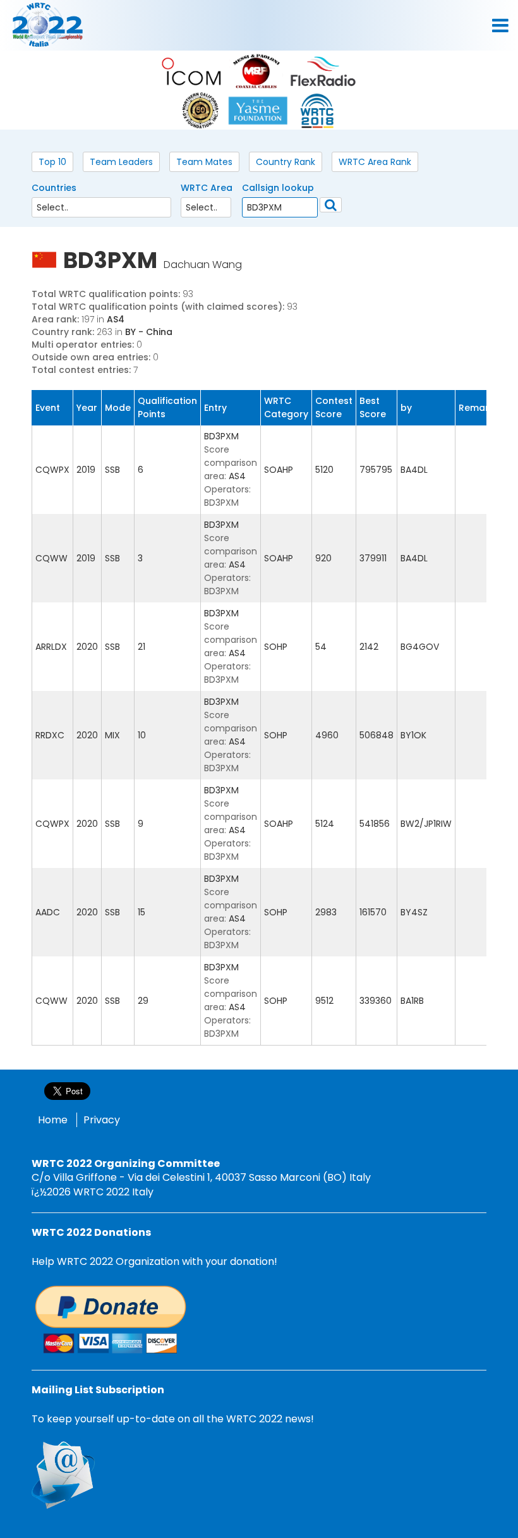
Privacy (101, 1120)
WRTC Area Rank (375, 162)
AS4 (115, 319)
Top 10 (52, 162)
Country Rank (285, 162)
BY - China (148, 332)
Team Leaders (121, 162)
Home (53, 1120)
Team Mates (204, 162)
